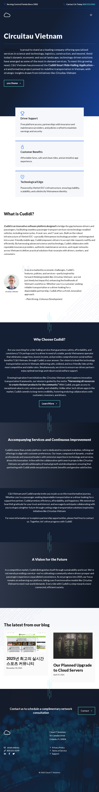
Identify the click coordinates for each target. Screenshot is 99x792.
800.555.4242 (89, 4)
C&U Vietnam (12, 49)
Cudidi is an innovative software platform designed (30, 226)
